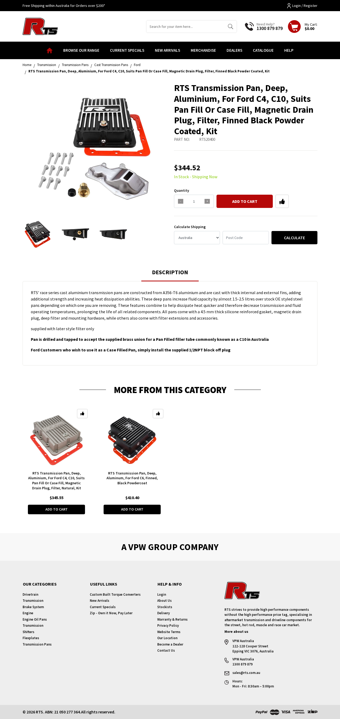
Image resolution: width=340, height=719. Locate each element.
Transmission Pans (37, 644)
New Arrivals (167, 50)
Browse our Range (81, 50)
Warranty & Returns (172, 619)
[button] (282, 201)
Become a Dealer (170, 644)
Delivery (163, 613)
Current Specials (127, 50)
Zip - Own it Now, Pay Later (111, 613)
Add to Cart (244, 201)
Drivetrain (30, 594)
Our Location (167, 638)
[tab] (170, 274)
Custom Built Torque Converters (115, 594)
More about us (236, 631)
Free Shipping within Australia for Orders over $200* (64, 5)
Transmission (33, 600)
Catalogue (263, 50)
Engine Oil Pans (35, 619)
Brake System (33, 607)
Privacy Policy (168, 625)
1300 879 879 (270, 28)
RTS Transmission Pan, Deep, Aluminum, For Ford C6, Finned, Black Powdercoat (132, 478)
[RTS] (40, 25)
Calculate (294, 237)
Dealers (234, 50)
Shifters (28, 632)
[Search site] (230, 26)
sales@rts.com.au (246, 672)
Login (161, 594)
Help (289, 50)
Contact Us (166, 650)
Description (170, 272)
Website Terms (168, 632)
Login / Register (304, 5)
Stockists (164, 607)
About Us (164, 600)
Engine (28, 613)
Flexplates (31, 638)
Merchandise (203, 50)
